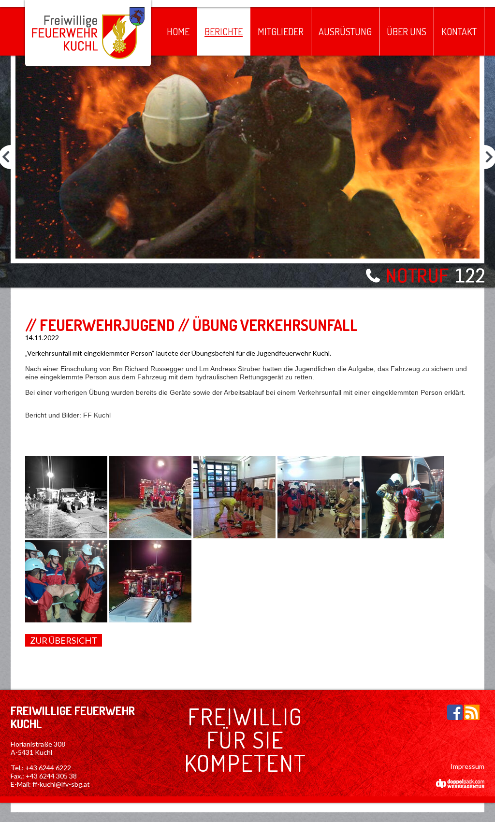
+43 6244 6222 (48, 768)
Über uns (406, 31)
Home (178, 31)
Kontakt (459, 31)
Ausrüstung (345, 31)
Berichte (223, 31)
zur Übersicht (63, 640)
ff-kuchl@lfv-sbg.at (61, 784)
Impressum (467, 766)
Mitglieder (281, 31)
